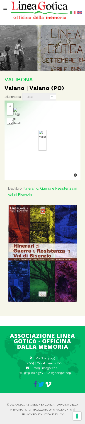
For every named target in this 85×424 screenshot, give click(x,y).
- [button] (10, 112)
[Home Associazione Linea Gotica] (40, 15)
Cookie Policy (53, 414)
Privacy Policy (32, 414)
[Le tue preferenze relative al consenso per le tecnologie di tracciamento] (77, 416)
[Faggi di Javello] (17, 118)
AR (72, 409)
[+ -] (42, 140)
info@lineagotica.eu (46, 368)
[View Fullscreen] (10, 121)
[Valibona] (42, 140)
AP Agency (60, 409)
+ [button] (10, 106)
